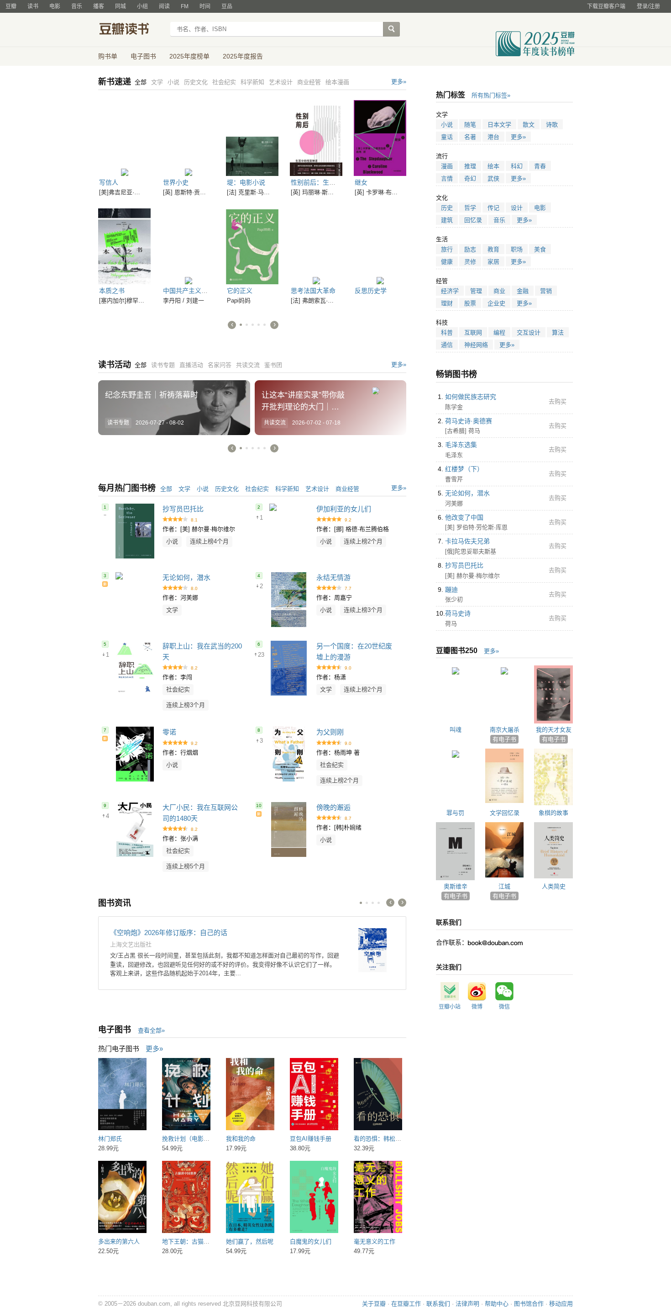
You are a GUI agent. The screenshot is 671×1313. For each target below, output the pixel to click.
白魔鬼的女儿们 (310, 1241)
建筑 (447, 220)
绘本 (493, 166)
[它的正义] (252, 245)
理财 (447, 303)
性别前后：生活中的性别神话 (332, 182)
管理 (476, 290)
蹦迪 (451, 589)
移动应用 (561, 1303)
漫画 (447, 166)
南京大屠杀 (504, 729)
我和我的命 (241, 1138)
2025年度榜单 (189, 56)
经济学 (450, 290)
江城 (504, 886)
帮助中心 (496, 1303)
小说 (203, 488)
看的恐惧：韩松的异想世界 (389, 1138)
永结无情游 (333, 577)
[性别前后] (316, 136)
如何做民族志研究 (470, 396)
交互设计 (528, 332)
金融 (523, 290)
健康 (447, 261)
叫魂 (455, 729)
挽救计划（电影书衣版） (194, 1138)
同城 (120, 6)
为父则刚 (330, 732)
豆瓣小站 (450, 1007)
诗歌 (552, 124)
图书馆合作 (529, 1303)
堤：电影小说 (246, 182)
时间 (204, 6)
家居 (493, 261)
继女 (361, 182)
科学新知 (287, 488)
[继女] (380, 136)
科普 (447, 332)
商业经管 (347, 488)
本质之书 (112, 290)
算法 (558, 332)
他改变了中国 (464, 517)
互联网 (473, 332)
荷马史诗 (458, 613)
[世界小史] (188, 136)
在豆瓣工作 (406, 1303)
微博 (477, 1007)
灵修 (470, 261)
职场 (517, 249)
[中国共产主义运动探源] (188, 245)
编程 (499, 332)
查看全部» (151, 1030)
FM (185, 6)
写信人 (108, 182)
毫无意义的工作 (374, 1241)
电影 (54, 6)
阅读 (164, 6)
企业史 (496, 303)
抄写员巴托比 (183, 509)
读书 (32, 6)
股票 (470, 303)
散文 (529, 124)
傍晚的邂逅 (333, 807)
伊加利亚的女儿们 (343, 509)
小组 (142, 6)
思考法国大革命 (313, 290)
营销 (546, 290)
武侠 (493, 178)
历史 (447, 207)
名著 (470, 136)
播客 (98, 6)
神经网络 (476, 344)
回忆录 (473, 220)
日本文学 (499, 124)
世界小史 (176, 182)
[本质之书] (124, 245)
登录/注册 (648, 6)
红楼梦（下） (464, 469)
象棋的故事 (553, 812)
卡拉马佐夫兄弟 (467, 541)
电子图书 (143, 56)
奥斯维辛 (455, 886)
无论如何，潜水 (186, 577)
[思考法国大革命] (316, 245)
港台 (493, 136)
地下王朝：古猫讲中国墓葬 (197, 1241)
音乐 (76, 6)
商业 (499, 290)
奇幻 (470, 178)
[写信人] (124, 136)
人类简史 (554, 886)
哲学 (470, 207)
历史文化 (227, 488)
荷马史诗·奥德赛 (468, 421)
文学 (184, 488)
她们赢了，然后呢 (249, 1241)
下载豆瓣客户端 (606, 6)
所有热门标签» (491, 95)
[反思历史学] (380, 245)
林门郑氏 (110, 1138)
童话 (447, 136)
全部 (166, 488)
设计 (517, 207)
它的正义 (239, 290)
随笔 (470, 124)
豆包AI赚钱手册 (310, 1138)
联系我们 (438, 1303)
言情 (447, 178)
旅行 (447, 249)
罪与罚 (455, 812)
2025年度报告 (243, 56)
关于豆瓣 (374, 1303)
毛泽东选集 (461, 444)
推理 (470, 166)
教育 (493, 249)
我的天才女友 (553, 729)
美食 (540, 249)
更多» (398, 81)
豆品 (226, 6)
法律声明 (467, 1303)
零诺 (169, 732)
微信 (504, 1007)
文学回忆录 (504, 812)
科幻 (517, 166)
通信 (447, 344)
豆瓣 (10, 6)
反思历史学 (371, 290)
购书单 (107, 56)
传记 (493, 207)
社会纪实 (257, 488)
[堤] (252, 136)
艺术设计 (317, 488)
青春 (540, 166)
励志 (470, 249)
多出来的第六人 (119, 1241)
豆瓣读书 (131, 30)
